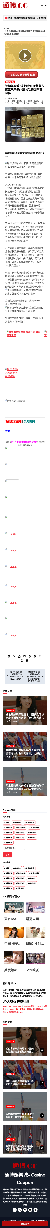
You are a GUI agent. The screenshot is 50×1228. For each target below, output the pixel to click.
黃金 (42, 102)
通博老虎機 (21, 827)
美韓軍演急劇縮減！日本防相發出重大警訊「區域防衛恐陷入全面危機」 (20, 1149)
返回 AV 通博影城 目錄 (23, 75)
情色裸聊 (20, 888)
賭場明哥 (42, 1221)
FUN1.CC (23, 1012)
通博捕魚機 (35, 827)
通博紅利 (20, 837)
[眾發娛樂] (25, 609)
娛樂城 (13, 102)
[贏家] (25, 556)
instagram (7, 1006)
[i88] (25, 504)
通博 (24, 102)
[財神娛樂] (25, 524)
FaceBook (17, 1006)
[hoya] (25, 641)
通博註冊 (9, 832)
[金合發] (25, 573)
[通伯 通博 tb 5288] (25, 455)
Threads (10, 1009)
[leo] (25, 471)
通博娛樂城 (36, 102)
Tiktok (39, 1006)
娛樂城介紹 (10, 82)
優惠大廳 (31, 1009)
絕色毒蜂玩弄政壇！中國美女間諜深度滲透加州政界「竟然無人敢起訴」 (25, 718)
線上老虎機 (20, 1009)
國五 (8, 102)
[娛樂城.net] (25, 540)
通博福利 (20, 832)
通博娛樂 (29, 102)
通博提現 (9, 827)
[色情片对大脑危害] (25, 382)
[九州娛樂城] (25, 592)
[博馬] (25, 625)
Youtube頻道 (29, 1006)
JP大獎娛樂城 (12, 1012)
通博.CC (34, 1221)
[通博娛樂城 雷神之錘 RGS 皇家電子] (24, 344)
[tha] (25, 488)
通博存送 (32, 832)
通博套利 (9, 843)
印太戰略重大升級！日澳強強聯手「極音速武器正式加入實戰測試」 (20, 1117)
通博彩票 (32, 837)
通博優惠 (9, 837)
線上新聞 (19, 102)
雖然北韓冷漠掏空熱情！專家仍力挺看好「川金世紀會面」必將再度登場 (25, 753)
